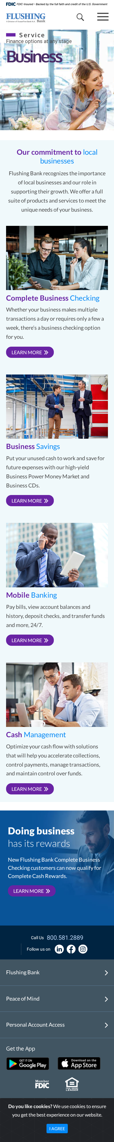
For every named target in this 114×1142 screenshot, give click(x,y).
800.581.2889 (65, 938)
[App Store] (79, 1063)
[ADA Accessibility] (59, 949)
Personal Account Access (35, 1024)
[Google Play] (27, 1063)
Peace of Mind (23, 998)
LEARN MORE (27, 352)
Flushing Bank (23, 972)
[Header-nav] (23, 17)
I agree (57, 1128)
